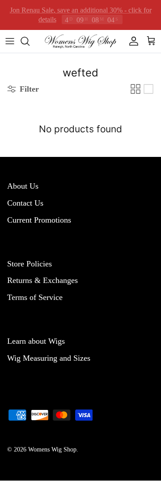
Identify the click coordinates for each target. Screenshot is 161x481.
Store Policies (29, 263)
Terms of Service (35, 297)
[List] (148, 89)
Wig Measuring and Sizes (48, 358)
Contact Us (25, 202)
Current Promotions (39, 219)
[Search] (29, 41)
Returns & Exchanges (42, 280)
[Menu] (10, 41)
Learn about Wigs (36, 341)
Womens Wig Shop (52, 449)
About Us (22, 185)
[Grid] (135, 89)
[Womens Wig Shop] (80, 41)
